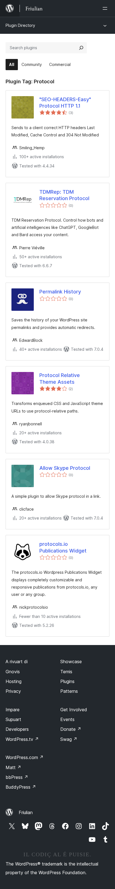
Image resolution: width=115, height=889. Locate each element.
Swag (68, 739)
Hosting (13, 681)
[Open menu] (106, 8)
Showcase (71, 661)
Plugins (67, 681)
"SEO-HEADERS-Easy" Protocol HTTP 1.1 (65, 102)
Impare (13, 709)
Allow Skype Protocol (64, 468)
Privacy (13, 691)
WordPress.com (25, 757)
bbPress (17, 777)
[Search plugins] (81, 47)
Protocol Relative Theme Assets (59, 378)
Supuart (13, 719)
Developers (17, 729)
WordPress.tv (22, 739)
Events (67, 719)
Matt (13, 767)
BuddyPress (21, 787)
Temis (66, 671)
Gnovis (13, 671)
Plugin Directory (20, 25)
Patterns (69, 691)
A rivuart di (17, 661)
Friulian (26, 812)
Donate (70, 729)
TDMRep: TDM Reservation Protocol (64, 195)
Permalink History (60, 292)
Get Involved (73, 709)
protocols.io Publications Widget (63, 547)
